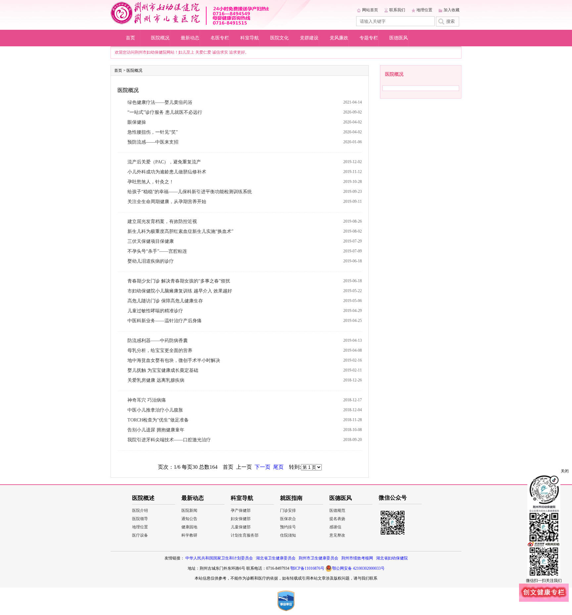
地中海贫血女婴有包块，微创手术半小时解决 (173, 360)
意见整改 (337, 535)
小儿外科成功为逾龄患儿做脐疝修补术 (166, 171)
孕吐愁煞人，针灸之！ (150, 181)
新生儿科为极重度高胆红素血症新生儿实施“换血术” (180, 231)
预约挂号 (288, 527)
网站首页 (370, 10)
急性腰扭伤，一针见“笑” (152, 132)
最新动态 (190, 37)
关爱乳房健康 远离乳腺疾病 (155, 380)
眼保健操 (136, 122)
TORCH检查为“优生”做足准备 (158, 419)
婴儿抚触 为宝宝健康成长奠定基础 (162, 370)
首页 (130, 37)
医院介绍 (140, 510)
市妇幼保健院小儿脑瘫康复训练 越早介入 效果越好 (179, 290)
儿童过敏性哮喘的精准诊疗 (155, 310)
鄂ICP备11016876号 (307, 568)
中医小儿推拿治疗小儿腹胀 (155, 410)
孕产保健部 (241, 510)
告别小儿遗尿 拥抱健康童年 (155, 429)
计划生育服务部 (245, 535)
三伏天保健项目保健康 (150, 241)
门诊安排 (288, 510)
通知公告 (189, 518)
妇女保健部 (241, 518)
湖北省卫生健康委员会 (276, 558)
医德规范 (337, 510)
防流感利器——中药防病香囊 (157, 340)
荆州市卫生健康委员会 (318, 558)
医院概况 (160, 37)
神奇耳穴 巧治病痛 (146, 400)
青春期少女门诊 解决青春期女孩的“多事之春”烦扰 (178, 281)
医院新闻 (189, 510)
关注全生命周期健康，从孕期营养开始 (166, 201)
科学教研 (189, 535)
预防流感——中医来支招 (152, 142)
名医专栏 (220, 37)
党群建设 (309, 37)
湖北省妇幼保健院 (392, 558)
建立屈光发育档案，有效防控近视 (162, 221)
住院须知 (288, 535)
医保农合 (288, 518)
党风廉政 (339, 37)
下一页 (262, 467)
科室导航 (249, 37)
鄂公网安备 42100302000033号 (358, 568)
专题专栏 (368, 37)
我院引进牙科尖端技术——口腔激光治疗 (169, 439)
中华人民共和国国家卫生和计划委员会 (219, 558)
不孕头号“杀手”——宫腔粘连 (157, 251)
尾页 (278, 467)
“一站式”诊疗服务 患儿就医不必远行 (164, 112)
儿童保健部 (241, 527)
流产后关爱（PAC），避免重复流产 (164, 161)
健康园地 (189, 527)
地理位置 (424, 10)
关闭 (565, 471)
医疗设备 (140, 535)
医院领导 (140, 518)
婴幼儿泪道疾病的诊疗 (150, 261)
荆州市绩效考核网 (357, 558)
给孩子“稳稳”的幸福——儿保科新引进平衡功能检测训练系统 (189, 191)
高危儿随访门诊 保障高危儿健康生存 (165, 300)
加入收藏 (451, 10)
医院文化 (279, 37)
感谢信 (335, 527)
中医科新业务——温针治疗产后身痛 (164, 320)
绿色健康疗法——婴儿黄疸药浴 (159, 102)
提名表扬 (337, 518)
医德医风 (398, 37)
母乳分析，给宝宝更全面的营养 (159, 350)
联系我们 (397, 10)
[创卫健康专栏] (544, 600)
